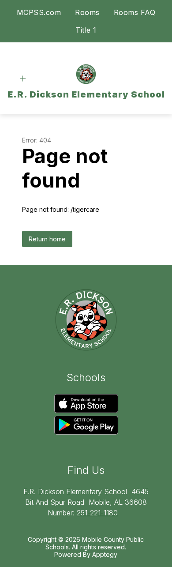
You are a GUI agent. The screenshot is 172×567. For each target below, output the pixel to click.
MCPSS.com (39, 12)
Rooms (87, 12)
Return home (47, 239)
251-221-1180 (97, 512)
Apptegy (104, 554)
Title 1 (86, 30)
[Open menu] (23, 79)
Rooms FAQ (135, 12)
